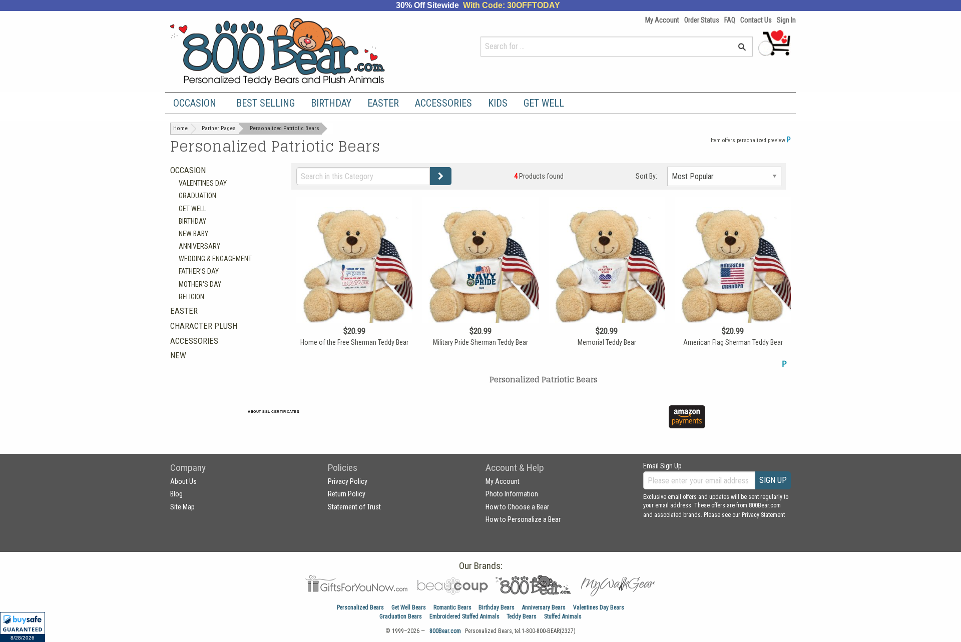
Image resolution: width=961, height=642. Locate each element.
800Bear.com (445, 630)
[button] (22, 627)
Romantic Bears (452, 607)
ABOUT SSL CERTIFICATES (273, 411)
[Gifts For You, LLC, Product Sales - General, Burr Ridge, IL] (419, 422)
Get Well (544, 103)
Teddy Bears (522, 616)
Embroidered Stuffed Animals (464, 616)
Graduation (197, 196)
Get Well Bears (408, 607)
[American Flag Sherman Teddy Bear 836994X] (733, 283)
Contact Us (756, 20)
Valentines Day (203, 183)
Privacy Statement (763, 514)
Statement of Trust (354, 507)
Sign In (786, 20)
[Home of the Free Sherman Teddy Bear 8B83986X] (354, 283)
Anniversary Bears (544, 607)
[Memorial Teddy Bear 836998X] (607, 283)
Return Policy (346, 494)
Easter (383, 103)
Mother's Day (200, 284)
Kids (498, 103)
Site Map (182, 507)
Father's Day (199, 271)
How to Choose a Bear (517, 507)
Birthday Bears (496, 607)
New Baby (193, 234)
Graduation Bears (400, 616)
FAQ (729, 20)
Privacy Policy (347, 481)
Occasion (194, 103)
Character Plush (203, 326)
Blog (176, 494)
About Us (183, 481)
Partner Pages (219, 128)
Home (180, 128)
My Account (662, 20)
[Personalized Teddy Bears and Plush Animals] (296, 51)
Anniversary (199, 246)
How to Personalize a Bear (523, 519)
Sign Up (773, 480)
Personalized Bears (360, 607)
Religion (191, 297)
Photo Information (512, 494)
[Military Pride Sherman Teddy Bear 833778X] (480, 283)
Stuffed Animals (563, 616)
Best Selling (265, 103)
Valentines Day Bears (598, 607)
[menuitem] (196, 103)
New (178, 355)
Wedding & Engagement (215, 259)
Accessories (443, 103)
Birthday (331, 103)
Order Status (701, 20)
